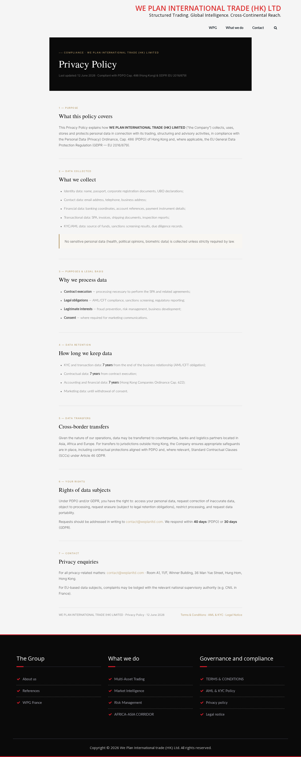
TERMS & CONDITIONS (225, 679)
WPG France (32, 703)
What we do (234, 28)
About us (29, 679)
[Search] (275, 28)
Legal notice (215, 714)
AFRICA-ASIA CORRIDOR (134, 714)
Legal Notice (234, 615)
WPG (213, 28)
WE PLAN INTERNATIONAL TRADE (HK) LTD (208, 8)
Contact (258, 28)
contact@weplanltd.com (144, 522)
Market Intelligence (129, 691)
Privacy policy (217, 703)
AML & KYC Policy (220, 691)
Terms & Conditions (193, 615)
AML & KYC (215, 615)
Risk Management (128, 703)
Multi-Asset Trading (129, 679)
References (31, 691)
